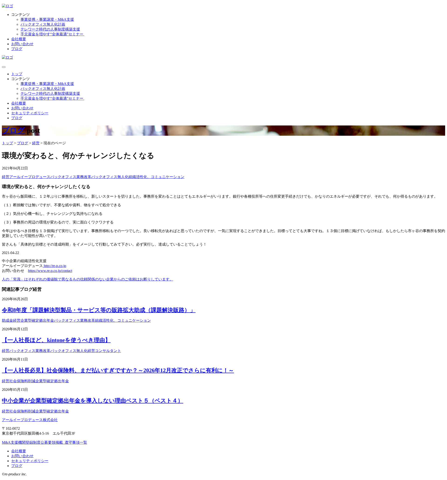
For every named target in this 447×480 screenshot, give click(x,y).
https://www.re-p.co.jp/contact (50, 271)
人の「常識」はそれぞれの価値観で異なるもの (41, 279)
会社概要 (18, 39)
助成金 (7, 320)
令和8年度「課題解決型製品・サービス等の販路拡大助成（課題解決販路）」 (99, 310)
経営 (5, 177)
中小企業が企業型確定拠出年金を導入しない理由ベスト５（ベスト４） (92, 401)
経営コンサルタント (104, 351)
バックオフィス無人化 (110, 177)
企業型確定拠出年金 (37, 320)
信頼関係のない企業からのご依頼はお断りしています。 (126, 279)
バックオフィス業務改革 (70, 177)
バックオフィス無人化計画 (42, 24)
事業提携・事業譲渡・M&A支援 (47, 19)
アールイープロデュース (29, 177)
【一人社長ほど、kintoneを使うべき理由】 (56, 340)
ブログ (16, 49)
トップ (16, 74)
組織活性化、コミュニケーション (156, 177)
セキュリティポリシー (29, 113)
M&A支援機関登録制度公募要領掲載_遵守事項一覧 (44, 442)
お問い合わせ (22, 44)
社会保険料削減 (22, 381)
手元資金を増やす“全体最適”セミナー (52, 34)
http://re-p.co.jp (54, 266)
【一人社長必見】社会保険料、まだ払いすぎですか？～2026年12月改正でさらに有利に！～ (118, 370)
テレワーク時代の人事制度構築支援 (50, 29)
